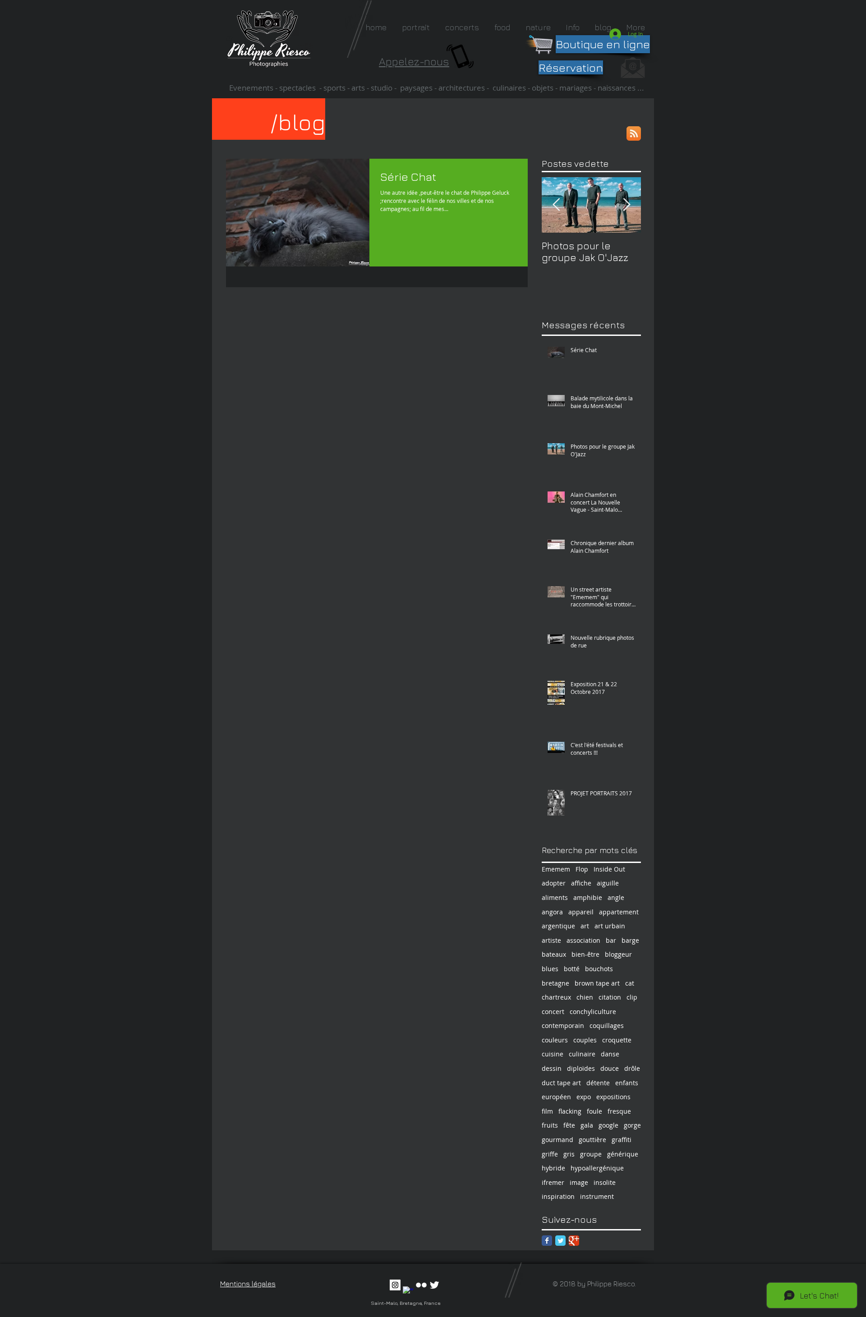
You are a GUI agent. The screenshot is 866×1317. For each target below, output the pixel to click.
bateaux (554, 954)
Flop (582, 869)
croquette (616, 1040)
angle (616, 897)
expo (583, 1096)
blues (550, 968)
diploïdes (581, 1068)
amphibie (587, 897)
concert (553, 1011)
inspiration (558, 1196)
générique (622, 1154)
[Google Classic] (574, 1240)
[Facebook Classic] (547, 1240)
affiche (581, 883)
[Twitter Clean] (434, 1285)
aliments (555, 897)
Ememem (556, 869)
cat (629, 983)
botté (572, 968)
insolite (605, 1182)
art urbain (609, 926)
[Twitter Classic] (560, 1240)
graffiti (621, 1139)
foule (594, 1111)
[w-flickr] (421, 1285)
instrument (597, 1196)
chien (584, 997)
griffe (550, 1154)
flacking (569, 1111)
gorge (632, 1125)
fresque (619, 1111)
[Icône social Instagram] (395, 1285)
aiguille (608, 883)
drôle (632, 1068)
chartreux (556, 997)
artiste (551, 940)
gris (569, 1154)
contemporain (563, 1025)
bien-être (585, 954)
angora (552, 912)
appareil (581, 912)
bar (611, 940)
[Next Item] (626, 205)
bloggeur (618, 954)
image (579, 1182)
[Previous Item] (556, 205)
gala (586, 1125)
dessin (552, 1068)
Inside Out (609, 869)
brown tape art (597, 983)
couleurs (555, 1040)
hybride (553, 1168)
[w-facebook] (408, 1291)
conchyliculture (593, 1011)
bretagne (555, 983)
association (583, 940)
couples (585, 1040)
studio (381, 88)
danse (610, 1054)
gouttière (592, 1139)
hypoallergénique (597, 1168)
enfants (626, 1082)
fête (569, 1125)
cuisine (552, 1054)
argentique (558, 926)
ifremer (553, 1182)
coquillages (607, 1025)
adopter (554, 883)
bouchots (599, 968)
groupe (591, 1154)
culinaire (582, 1054)
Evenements (252, 88)
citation (610, 997)
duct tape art (561, 1082)
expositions (613, 1096)
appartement (619, 912)
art (584, 926)
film (547, 1111)
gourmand (557, 1139)
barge (630, 940)
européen (556, 1096)
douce (609, 1068)
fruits (550, 1125)
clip (631, 997)
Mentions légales (248, 1284)
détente (598, 1082)
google (608, 1125)
